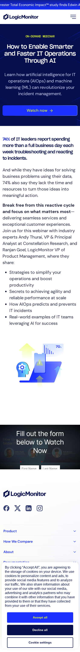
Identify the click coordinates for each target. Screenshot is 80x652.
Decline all (40, 630)
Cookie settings (40, 642)
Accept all (40, 617)
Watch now (37, 110)
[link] (40, 5)
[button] (73, 16)
